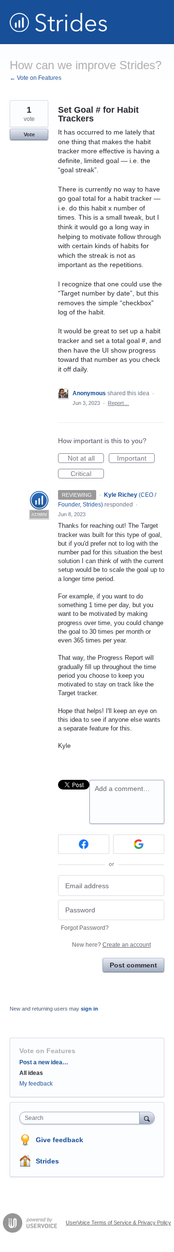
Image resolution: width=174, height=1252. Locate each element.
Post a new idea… (43, 1062)
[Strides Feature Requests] (59, 22)
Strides (47, 1161)
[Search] (147, 1118)
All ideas (31, 1073)
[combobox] (81, 1118)
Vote (29, 134)
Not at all (86, 458)
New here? (111, 944)
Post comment (133, 965)
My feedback (36, 1083)
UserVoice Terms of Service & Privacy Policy (118, 1222)
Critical (87, 474)
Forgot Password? (85, 927)
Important (136, 458)
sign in (89, 1009)
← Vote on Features (35, 78)
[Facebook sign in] (83, 844)
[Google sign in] (138, 844)
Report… (118, 403)
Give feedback (59, 1140)
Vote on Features (47, 1051)
